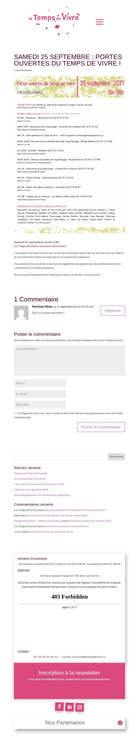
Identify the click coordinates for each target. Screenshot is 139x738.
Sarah (18, 531)
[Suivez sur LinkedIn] (69, 706)
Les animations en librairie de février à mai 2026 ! (75, 510)
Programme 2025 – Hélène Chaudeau (37, 520)
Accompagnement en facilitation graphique (42, 495)
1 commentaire (23, 70)
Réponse (113, 310)
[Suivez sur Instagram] (79, 707)
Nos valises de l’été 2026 (30, 478)
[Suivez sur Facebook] (59, 706)
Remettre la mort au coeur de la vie (67, 526)
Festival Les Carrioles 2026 (31, 489)
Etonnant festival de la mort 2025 (90, 520)
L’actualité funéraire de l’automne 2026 (39, 484)
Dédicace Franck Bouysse (30, 473)
